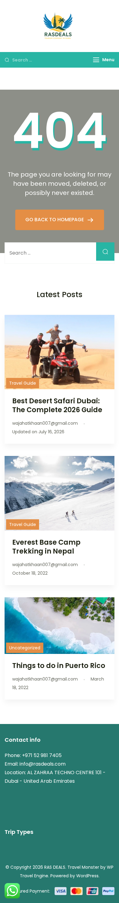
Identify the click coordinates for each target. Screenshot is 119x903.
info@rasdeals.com (43, 763)
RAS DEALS (54, 867)
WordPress (87, 876)
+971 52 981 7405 (42, 755)
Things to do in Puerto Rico (58, 665)
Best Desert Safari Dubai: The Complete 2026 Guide (57, 405)
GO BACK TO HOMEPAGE (55, 219)
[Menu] (96, 60)
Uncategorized (24, 648)
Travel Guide (22, 383)
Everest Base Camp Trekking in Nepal (46, 546)
